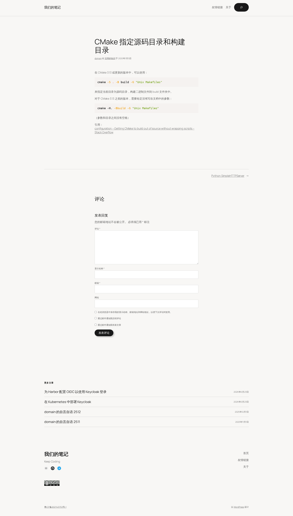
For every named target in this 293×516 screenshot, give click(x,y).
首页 (246, 453)
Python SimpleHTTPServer (227, 175)
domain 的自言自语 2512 (62, 412)
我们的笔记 (52, 7)
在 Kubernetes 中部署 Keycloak (67, 402)
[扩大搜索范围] (241, 7)
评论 (97, 228)
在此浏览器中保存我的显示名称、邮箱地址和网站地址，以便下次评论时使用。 (135, 312)
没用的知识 (110, 58)
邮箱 (97, 282)
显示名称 (99, 268)
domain (98, 58)
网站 (97, 297)
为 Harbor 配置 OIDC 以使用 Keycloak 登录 (75, 392)
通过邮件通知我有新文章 (109, 324)
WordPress (239, 506)
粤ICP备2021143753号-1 (55, 506)
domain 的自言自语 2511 (62, 422)
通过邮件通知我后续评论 (109, 318)
